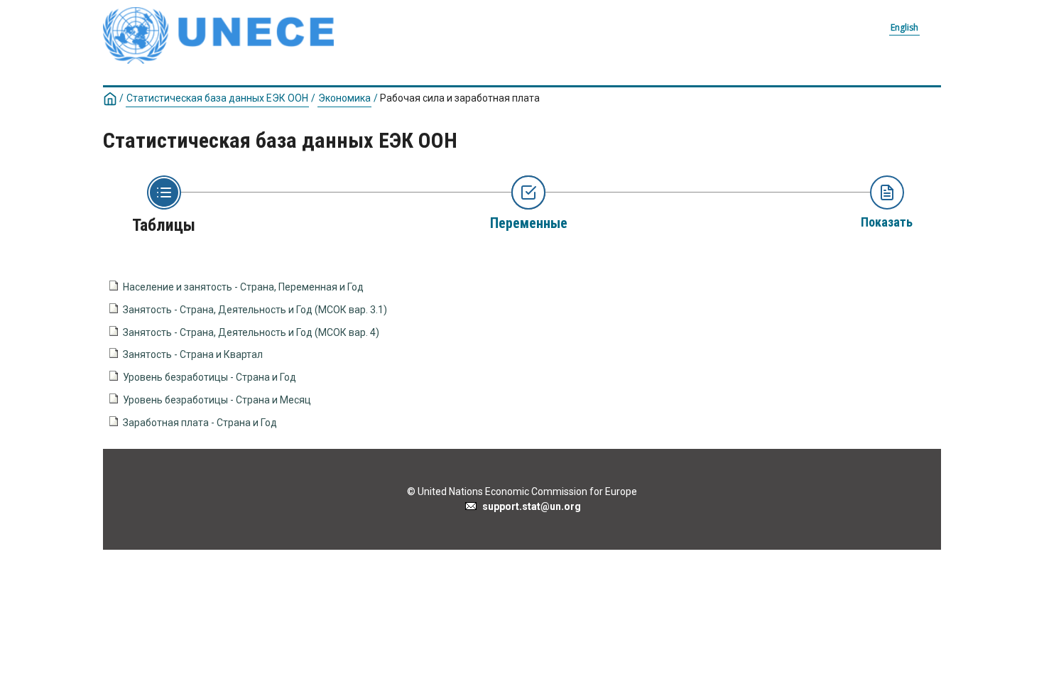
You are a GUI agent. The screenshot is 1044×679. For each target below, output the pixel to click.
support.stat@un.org (529, 506)
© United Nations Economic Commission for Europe (522, 491)
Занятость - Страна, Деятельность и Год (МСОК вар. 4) (251, 332)
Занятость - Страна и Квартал (193, 354)
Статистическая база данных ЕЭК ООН (217, 98)
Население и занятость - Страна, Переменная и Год (243, 287)
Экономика (344, 98)
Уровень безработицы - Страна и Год (209, 377)
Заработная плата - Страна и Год (200, 422)
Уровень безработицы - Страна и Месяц (217, 400)
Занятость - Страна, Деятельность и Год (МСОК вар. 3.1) (255, 309)
